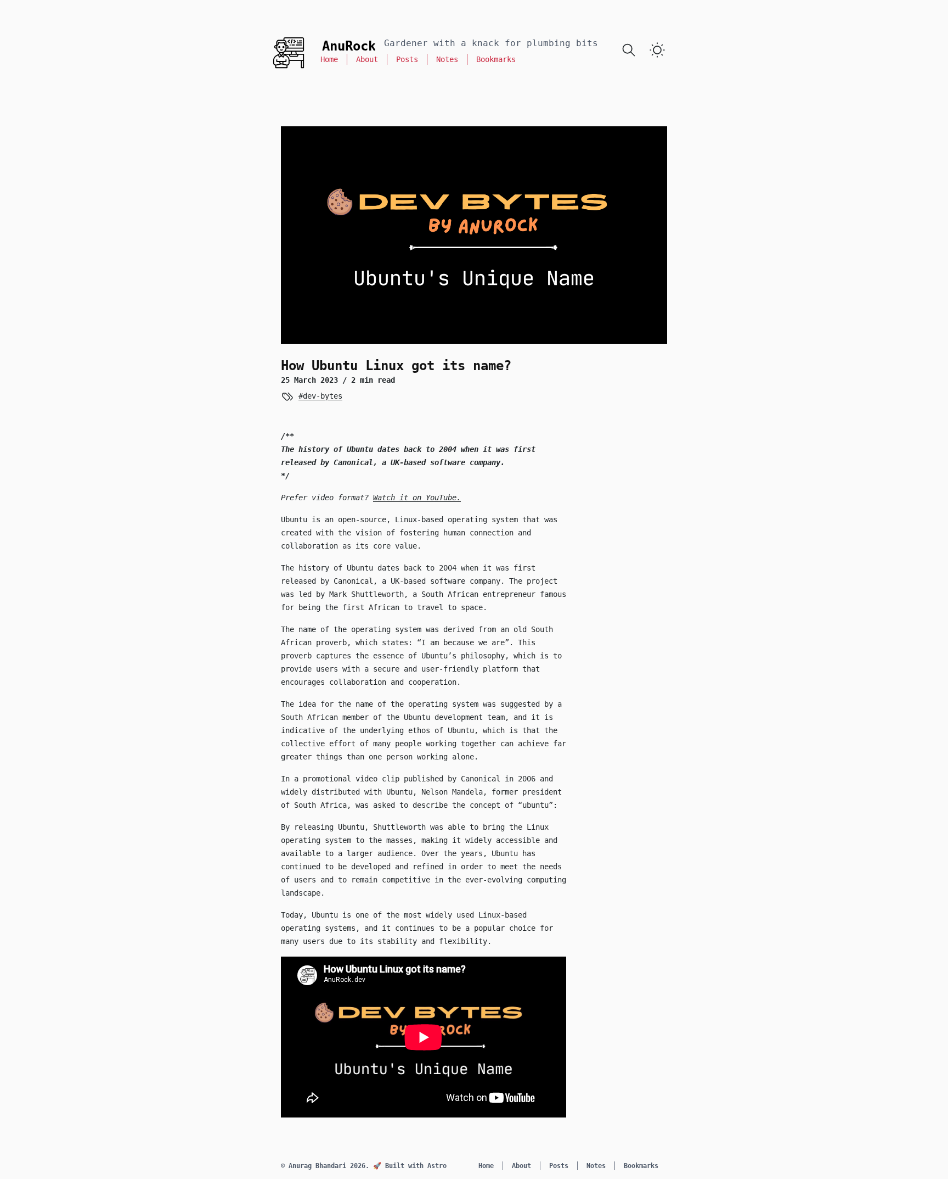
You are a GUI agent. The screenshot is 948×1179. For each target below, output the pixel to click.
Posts (407, 59)
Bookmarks (496, 59)
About (367, 59)
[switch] (657, 50)
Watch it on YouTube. (417, 497)
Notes (447, 59)
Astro (437, 1166)
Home (329, 59)
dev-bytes (322, 395)
